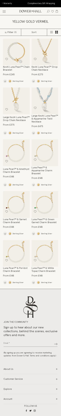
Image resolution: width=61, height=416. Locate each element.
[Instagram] (35, 410)
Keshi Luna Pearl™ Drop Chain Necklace (45, 68)
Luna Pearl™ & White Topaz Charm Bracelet (44, 269)
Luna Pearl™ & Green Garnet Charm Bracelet (44, 221)
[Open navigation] (4, 11)
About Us (8, 369)
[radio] (5, 81)
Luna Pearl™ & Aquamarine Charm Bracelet (42, 170)
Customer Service (13, 379)
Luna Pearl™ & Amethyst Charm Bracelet (16, 170)
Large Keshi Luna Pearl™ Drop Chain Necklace (16, 119)
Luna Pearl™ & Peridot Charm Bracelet (15, 269)
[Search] (48, 11)
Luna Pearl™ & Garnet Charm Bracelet (15, 221)
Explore (8, 389)
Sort (34, 32)
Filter (12, 32)
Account (8, 398)
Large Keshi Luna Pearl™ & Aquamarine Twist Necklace (45, 118)
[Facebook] (26, 410)
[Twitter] (30, 410)
